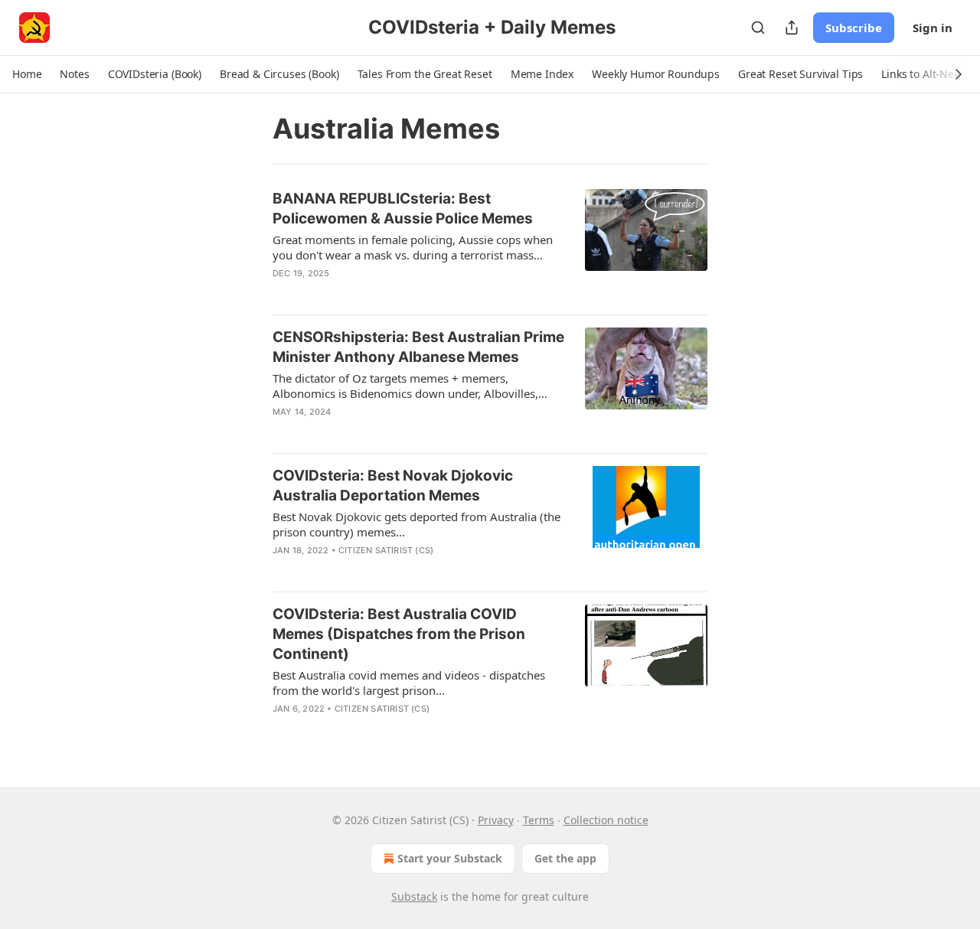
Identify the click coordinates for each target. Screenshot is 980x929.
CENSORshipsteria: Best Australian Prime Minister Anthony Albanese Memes (418, 347)
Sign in (932, 27)
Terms (538, 820)
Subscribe (853, 27)
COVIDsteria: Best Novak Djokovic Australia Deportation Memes (393, 485)
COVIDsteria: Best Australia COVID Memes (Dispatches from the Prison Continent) (399, 634)
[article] (490, 245)
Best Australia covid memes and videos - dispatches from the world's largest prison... (409, 682)
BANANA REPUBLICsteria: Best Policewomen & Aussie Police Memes (403, 208)
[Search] (758, 27)
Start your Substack (449, 858)
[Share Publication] (791, 27)
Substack (414, 896)
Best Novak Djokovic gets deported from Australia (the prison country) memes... (416, 524)
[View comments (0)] (380, 293)
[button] (27, 74)
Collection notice (606, 820)
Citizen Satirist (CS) (385, 550)
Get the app (565, 858)
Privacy (496, 820)
